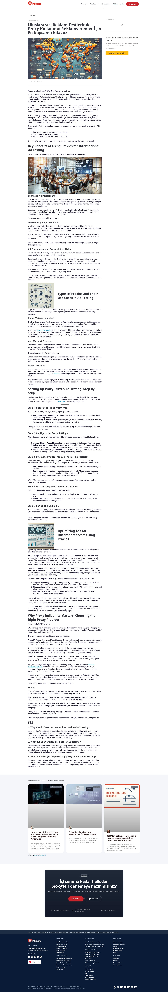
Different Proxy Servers (92, 963)
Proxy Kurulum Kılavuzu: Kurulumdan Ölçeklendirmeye (82, 833)
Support (115, 946)
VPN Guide (88, 958)
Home (30, 932)
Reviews (115, 961)
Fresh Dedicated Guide (91, 956)
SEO (86, 973)
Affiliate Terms (117, 950)
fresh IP (57, 374)
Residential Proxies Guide (92, 952)
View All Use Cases (90, 979)
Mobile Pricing (60, 967)
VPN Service (60, 952)
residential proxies (44, 330)
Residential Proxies (62, 942)
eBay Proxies (89, 975)
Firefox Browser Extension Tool (94, 946)
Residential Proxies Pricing (64, 958)
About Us (116, 958)
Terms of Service (118, 963)
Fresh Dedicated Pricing (63, 963)
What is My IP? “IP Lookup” (93, 942)
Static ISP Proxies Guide (92, 954)
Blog (114, 952)
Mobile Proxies (60, 950)
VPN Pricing (59, 969)
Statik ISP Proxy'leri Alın (117, 53)
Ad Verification (89, 971)
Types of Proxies (90, 961)
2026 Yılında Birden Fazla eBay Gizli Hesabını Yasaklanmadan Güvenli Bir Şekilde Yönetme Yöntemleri (44, 835)
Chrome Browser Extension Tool (94, 944)
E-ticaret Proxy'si (33, 21)
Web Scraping (89, 969)
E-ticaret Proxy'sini (34, 781)
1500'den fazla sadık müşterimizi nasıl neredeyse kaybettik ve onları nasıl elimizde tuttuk (121, 838)
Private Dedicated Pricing (63, 965)
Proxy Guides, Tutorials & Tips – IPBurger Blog (47, 932)
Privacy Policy (117, 965)
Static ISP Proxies (61, 944)
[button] (84, 875)
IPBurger (61, 401)
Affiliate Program (118, 948)
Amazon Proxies (89, 977)
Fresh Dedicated (61, 946)
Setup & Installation (119, 944)
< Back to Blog (31, 15)
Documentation (118, 942)
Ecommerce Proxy (67, 932)
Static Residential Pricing (63, 961)
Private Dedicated (61, 948)
